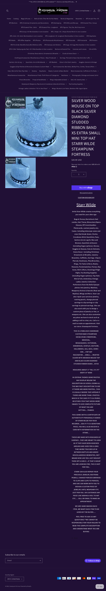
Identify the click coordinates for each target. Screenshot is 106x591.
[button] (7, 10)
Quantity (74, 170)
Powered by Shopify (26, 586)
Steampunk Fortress (14, 586)
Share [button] (76, 538)
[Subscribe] (40, 560)
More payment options (86, 192)
